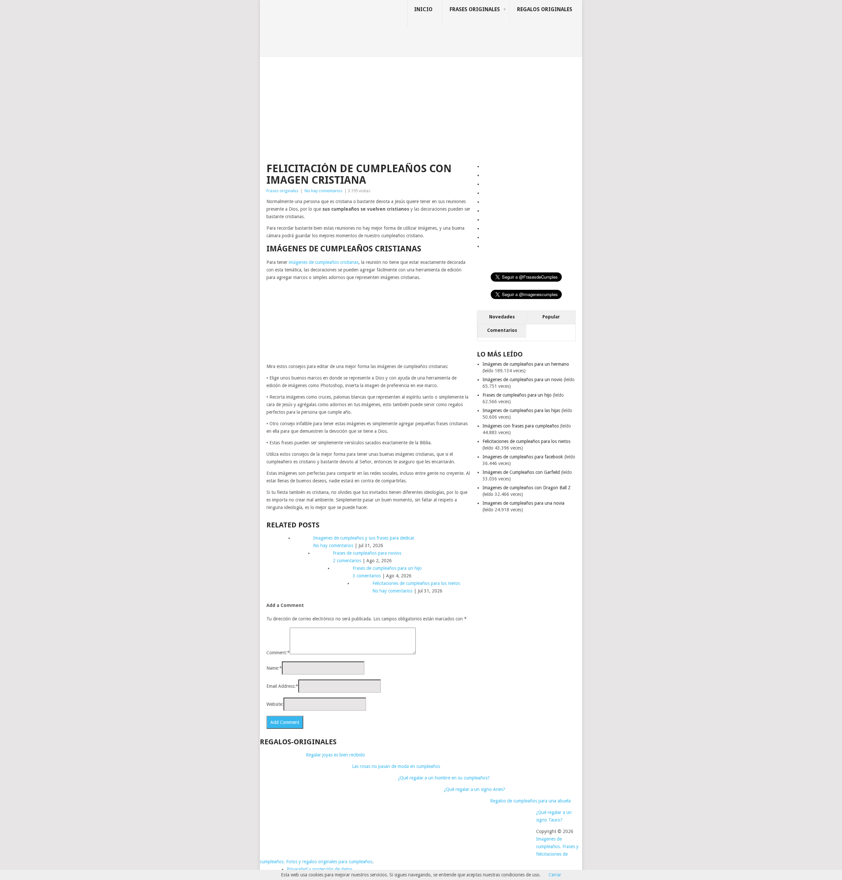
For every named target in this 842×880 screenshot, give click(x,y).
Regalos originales (544, 9)
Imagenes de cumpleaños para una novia (523, 503)
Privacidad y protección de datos (319, 869)
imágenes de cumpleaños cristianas (324, 262)
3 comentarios (367, 575)
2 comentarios (347, 560)
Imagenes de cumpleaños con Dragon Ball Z (527, 487)
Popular (551, 316)
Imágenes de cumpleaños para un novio (522, 379)
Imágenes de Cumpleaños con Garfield (521, 472)
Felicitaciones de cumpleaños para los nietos (526, 441)
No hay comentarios (323, 190)
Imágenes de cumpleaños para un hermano (526, 364)
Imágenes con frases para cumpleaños (521, 425)
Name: (274, 668)
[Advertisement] (421, 106)
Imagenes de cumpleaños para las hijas (521, 410)
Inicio (423, 9)
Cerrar (555, 874)
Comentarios (502, 330)
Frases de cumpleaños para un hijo (517, 395)
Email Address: (282, 686)
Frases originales (475, 9)
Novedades (502, 316)
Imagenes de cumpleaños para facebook (523, 456)
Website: (275, 704)
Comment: (278, 652)
